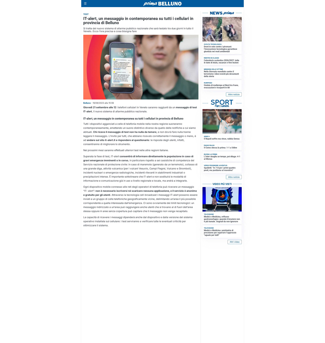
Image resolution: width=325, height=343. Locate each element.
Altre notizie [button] (234, 94)
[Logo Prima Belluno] (162, 3)
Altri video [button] (235, 242)
